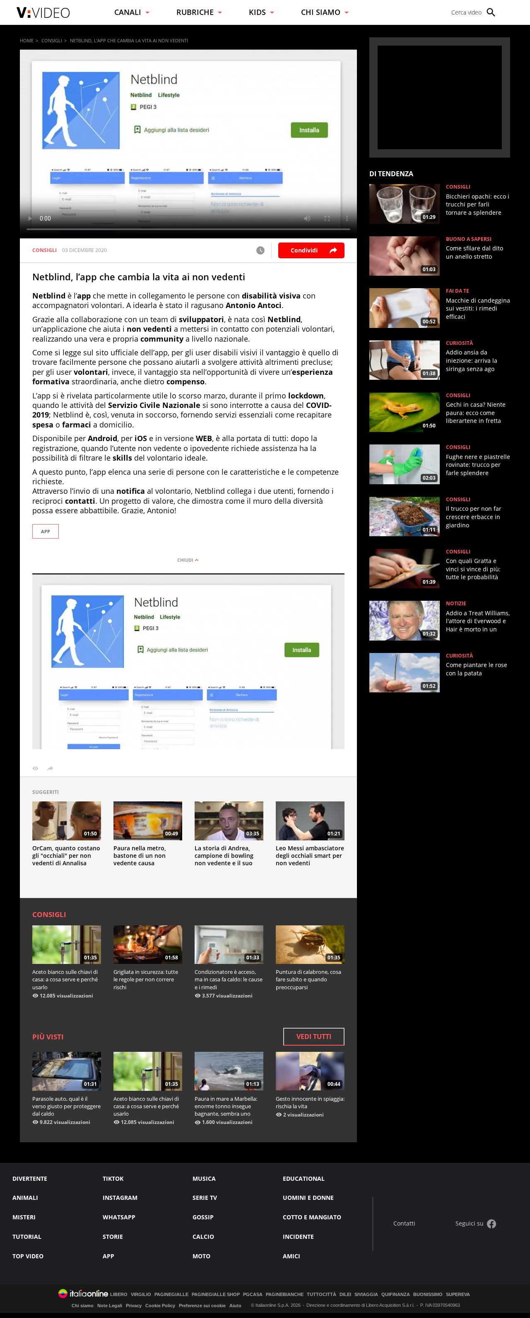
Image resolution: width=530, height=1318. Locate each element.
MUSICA (204, 1178)
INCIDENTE (298, 1236)
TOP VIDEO (27, 1256)
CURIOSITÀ (459, 343)
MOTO (201, 1256)
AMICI (291, 1256)
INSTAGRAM (120, 1197)
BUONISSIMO (428, 1294)
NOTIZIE (456, 604)
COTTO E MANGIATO (312, 1217)
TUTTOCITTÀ (321, 1294)
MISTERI (24, 1217)
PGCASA (253, 1294)
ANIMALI (25, 1197)
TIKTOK (113, 1178)
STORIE (113, 1236)
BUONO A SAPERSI (468, 239)
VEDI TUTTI (313, 1036)
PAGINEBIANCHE (285, 1294)
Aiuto (235, 1305)
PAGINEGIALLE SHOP (216, 1294)
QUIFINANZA (395, 1294)
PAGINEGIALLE (171, 1294)
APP (45, 531)
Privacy (134, 1305)
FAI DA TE (457, 291)
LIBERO (119, 1294)
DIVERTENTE (29, 1178)
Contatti (404, 1223)
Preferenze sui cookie (202, 1305)
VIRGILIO (141, 1294)
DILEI (345, 1294)
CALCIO (203, 1236)
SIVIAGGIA (366, 1294)
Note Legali (109, 1305)
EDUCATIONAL (304, 1178)
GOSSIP (203, 1217)
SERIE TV (205, 1197)
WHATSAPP (119, 1217)
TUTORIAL (26, 1236)
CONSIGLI (51, 40)
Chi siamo (83, 1305)
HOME (27, 40)
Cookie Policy (160, 1305)
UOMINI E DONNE (308, 1197)
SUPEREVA (458, 1294)
